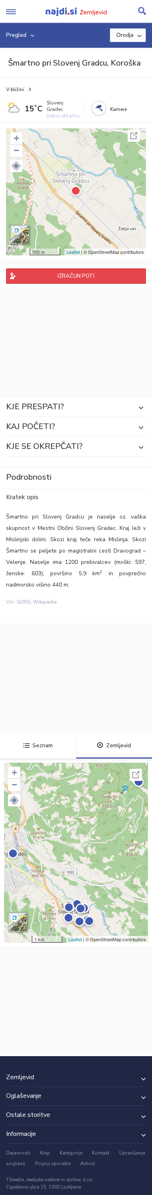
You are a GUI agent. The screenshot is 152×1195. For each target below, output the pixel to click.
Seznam (42, 745)
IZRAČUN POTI (76, 276)
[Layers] (20, 235)
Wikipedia (45, 602)
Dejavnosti (18, 1153)
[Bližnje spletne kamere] (99, 108)
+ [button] (16, 138)
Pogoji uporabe (53, 1163)
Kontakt (100, 1153)
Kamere (118, 109)
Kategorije (71, 1153)
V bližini (15, 89)
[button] (16, 166)
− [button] (16, 150)
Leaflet (73, 252)
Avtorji (87, 1163)
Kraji (45, 1153)
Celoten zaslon (134, 136)
